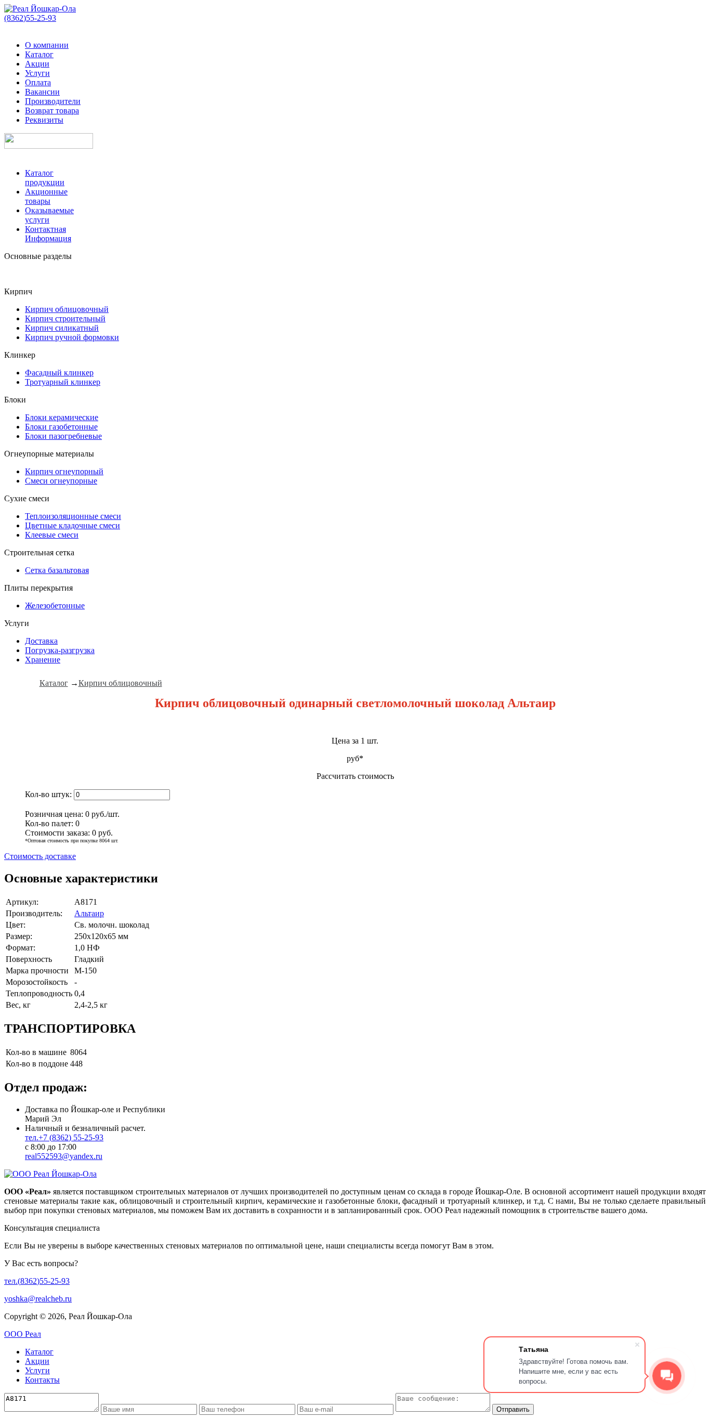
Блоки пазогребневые (63, 436)
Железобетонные (55, 605)
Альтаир (89, 913)
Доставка (41, 640)
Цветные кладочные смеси (72, 525)
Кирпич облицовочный (67, 309)
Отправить (513, 1409)
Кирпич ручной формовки (72, 337)
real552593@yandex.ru (63, 1156)
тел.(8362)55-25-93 (37, 1281)
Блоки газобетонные (61, 426)
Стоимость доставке (40, 856)
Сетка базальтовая (57, 570)
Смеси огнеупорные (61, 480)
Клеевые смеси (51, 534)
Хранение (42, 659)
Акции (37, 63)
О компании (47, 45)
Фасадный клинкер (59, 372)
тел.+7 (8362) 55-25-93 (64, 1137)
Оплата (38, 82)
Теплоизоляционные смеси (73, 516)
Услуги (37, 73)
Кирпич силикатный (62, 327)
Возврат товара (52, 110)
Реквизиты (44, 119)
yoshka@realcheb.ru (38, 1298)
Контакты (42, 1379)
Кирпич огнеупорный (64, 471)
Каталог (39, 54)
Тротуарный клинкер (62, 381)
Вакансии (42, 91)
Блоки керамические (61, 417)
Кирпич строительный (65, 318)
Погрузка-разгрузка (60, 650)
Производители (53, 101)
